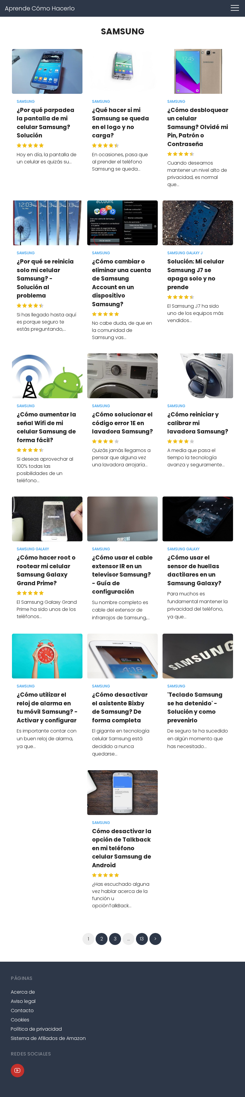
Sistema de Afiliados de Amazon (48, 1038)
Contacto (22, 1010)
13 (142, 938)
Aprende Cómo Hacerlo (40, 8)
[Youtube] (17, 1070)
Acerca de (23, 992)
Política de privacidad (36, 1029)
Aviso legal (23, 1001)
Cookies (20, 1019)
